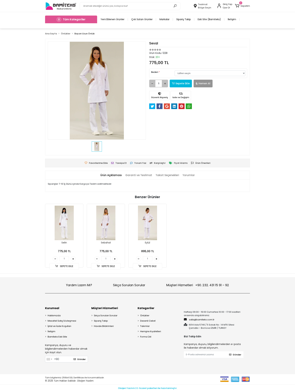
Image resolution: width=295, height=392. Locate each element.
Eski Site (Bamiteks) (209, 19)
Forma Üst (145, 336)
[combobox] (49, 359)
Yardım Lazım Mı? (79, 285)
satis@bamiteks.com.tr (201, 319)
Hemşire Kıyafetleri (150, 331)
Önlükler (144, 315)
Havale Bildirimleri (104, 326)
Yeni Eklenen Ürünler (112, 19)
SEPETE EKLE (66, 266)
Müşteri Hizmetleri (197, 285)
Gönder (81, 359)
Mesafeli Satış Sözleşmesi (62, 320)
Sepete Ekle (182, 83)
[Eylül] (147, 223)
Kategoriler (146, 308)
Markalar (164, 19)
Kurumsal (52, 308)
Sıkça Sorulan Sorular (129, 285)
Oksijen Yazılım (85, 380)
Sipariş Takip (183, 19)
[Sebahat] (106, 223)
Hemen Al (204, 83)
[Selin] (64, 223)
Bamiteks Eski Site (57, 336)
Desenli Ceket (148, 320)
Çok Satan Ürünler (142, 19)
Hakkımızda (54, 315)
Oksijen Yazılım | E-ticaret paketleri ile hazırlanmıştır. (147, 388)
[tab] (111, 175)
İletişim (232, 19)
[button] (242, 6)
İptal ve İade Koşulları (59, 326)
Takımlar (145, 326)
